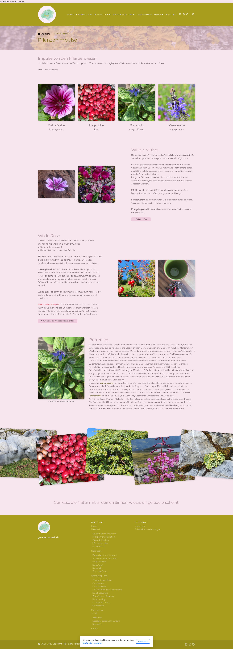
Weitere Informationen (92, 643)
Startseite (45, 34)
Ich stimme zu (143, 641)
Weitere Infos (141, 219)
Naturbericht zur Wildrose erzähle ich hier (57, 321)
